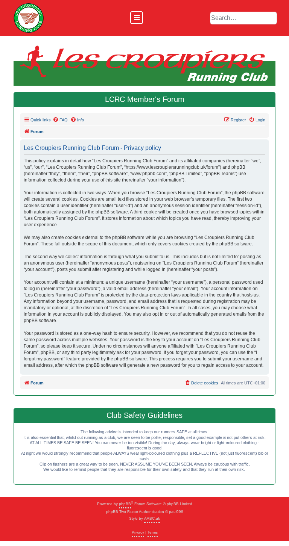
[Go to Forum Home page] (29, 18)
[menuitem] (60, 119)
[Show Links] (136, 17)
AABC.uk (152, 518)
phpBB (125, 504)
